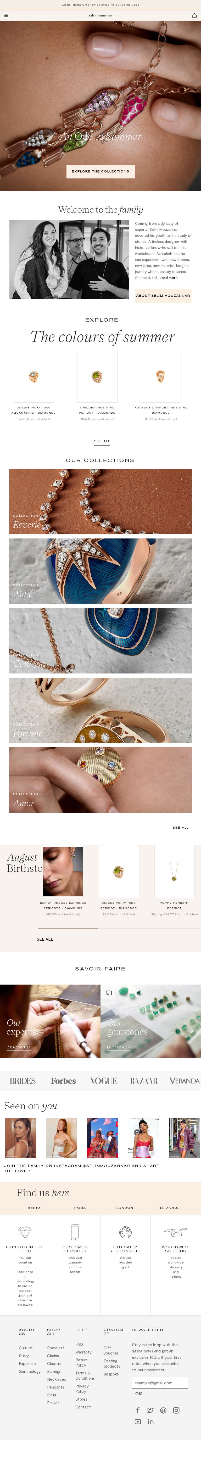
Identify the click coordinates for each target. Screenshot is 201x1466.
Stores (81, 1399)
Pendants (55, 1387)
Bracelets (55, 1347)
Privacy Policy (82, 1389)
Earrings (54, 1371)
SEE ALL (102, 441)
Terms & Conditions (85, 1375)
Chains (53, 1355)
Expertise (27, 1363)
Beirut (35, 1207)
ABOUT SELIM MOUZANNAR (163, 295)
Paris (80, 1207)
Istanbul (170, 1207)
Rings (51, 1394)
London (124, 1207)
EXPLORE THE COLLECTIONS (100, 171)
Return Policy (81, 1362)
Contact (83, 1407)
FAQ (79, 1344)
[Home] (100, 15)
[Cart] (195, 15)
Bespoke (111, 1374)
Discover (19, 1047)
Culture (25, 1347)
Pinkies (53, 1402)
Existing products (112, 1363)
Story (24, 1355)
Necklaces (56, 1379)
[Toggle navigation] (6, 15)
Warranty (83, 1352)
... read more (167, 277)
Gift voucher (111, 1350)
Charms (54, 1363)
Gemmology (30, 1371)
